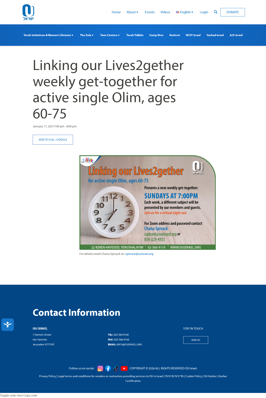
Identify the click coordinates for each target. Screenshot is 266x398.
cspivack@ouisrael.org (139, 254)
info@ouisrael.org (129, 344)
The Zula (86, 35)
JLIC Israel (236, 35)
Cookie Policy (193, 376)
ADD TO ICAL (47, 139)
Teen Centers (109, 35)
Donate (232, 12)
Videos (165, 12)
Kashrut (174, 35)
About (132, 12)
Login (204, 12)
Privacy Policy (47, 376)
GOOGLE (61, 139)
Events (150, 12)
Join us (195, 340)
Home (116, 12)
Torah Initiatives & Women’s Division (48, 35)
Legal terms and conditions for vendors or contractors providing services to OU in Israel (110, 376)
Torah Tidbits (135, 35)
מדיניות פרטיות (174, 376)
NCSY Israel (193, 35)
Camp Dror (156, 35)
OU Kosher (210, 376)
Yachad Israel (215, 35)
